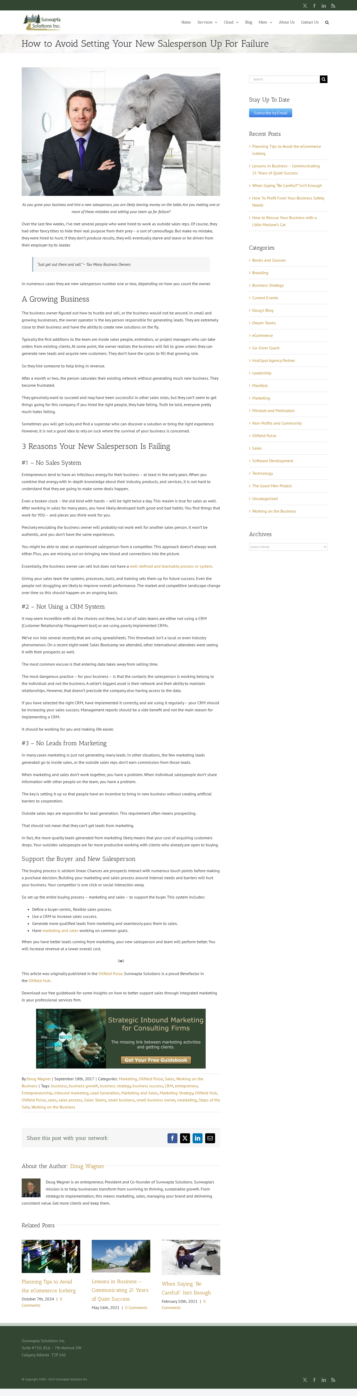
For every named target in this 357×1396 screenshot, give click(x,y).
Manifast (260, 385)
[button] (327, 22)
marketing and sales (60, 930)
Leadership (262, 373)
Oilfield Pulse (111, 973)
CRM (169, 1085)
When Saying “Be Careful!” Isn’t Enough (287, 185)
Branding (260, 272)
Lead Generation (104, 1092)
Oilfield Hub (39, 980)
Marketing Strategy (176, 1092)
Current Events (265, 297)
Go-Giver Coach (266, 347)
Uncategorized (265, 498)
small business (121, 1099)
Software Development (272, 460)
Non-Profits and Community (277, 423)
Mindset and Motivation (273, 410)
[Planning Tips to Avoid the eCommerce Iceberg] (51, 1242)
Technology (262, 473)
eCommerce (262, 335)
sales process (70, 1099)
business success (148, 1085)
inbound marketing (71, 1092)
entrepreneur (186, 1085)
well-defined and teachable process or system (171, 566)
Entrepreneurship (37, 1092)
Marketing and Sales (139, 1092)
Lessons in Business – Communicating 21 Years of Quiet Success (120, 1290)
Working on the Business (53, 1107)
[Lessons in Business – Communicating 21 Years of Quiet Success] (121, 1242)
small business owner (155, 1099)
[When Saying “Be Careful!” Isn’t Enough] (191, 1242)
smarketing (187, 1099)
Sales (169, 1078)
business (59, 1085)
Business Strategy (268, 285)
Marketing (128, 1078)
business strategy (115, 1085)
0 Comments (136, 1307)
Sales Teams (95, 1099)
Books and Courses (269, 260)
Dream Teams (264, 322)
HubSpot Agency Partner (273, 360)
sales (52, 1099)
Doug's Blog (263, 310)
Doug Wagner (39, 1078)
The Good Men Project (272, 485)
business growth (83, 1085)
